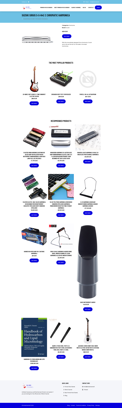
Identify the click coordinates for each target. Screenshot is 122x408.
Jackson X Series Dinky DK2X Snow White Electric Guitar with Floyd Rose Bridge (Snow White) (88, 348)
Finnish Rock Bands (46, 7)
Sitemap (97, 405)
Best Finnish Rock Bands (61, 7)
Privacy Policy (90, 405)
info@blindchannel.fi (94, 2)
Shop (98, 7)
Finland (87, 2)
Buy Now (66, 36)
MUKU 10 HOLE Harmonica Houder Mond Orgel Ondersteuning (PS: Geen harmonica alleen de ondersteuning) (61, 253)
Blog (84, 7)
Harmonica (72, 25)
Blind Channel (76, 7)
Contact (91, 7)
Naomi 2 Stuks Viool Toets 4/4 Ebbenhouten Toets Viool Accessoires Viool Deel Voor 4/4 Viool (61, 348)
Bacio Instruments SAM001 (87, 302)
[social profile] (29, 2)
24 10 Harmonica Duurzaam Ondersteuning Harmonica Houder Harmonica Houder (88, 204)
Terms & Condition (81, 405)
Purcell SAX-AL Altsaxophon (88, 94)
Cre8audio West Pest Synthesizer (61, 94)
